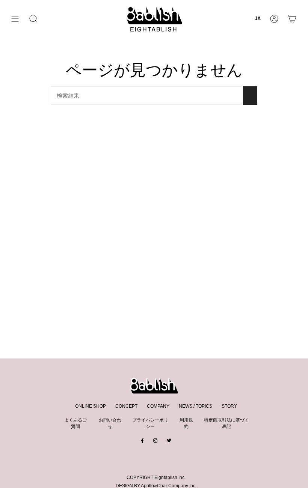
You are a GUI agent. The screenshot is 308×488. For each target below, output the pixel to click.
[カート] (292, 18)
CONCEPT (126, 406)
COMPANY (158, 406)
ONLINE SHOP (90, 406)
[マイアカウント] (274, 18)
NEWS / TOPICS (195, 406)
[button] (33, 18)
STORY (229, 406)
